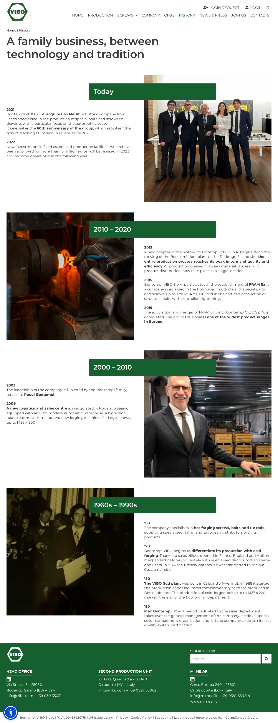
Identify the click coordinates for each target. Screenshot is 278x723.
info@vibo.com (20, 696)
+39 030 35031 (49, 696)
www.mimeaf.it (203, 701)
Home (11, 30)
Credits (252, 718)
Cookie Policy (141, 718)
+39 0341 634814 (235, 696)
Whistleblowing (101, 718)
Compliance (234, 718)
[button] (10, 712)
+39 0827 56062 (142, 690)
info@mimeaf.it (204, 696)
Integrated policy (209, 718)
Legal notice (183, 718)
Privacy (122, 718)
